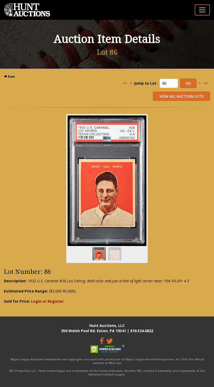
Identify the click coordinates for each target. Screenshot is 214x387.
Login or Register (47, 301)
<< (125, 83)
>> (206, 83)
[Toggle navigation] (202, 9)
